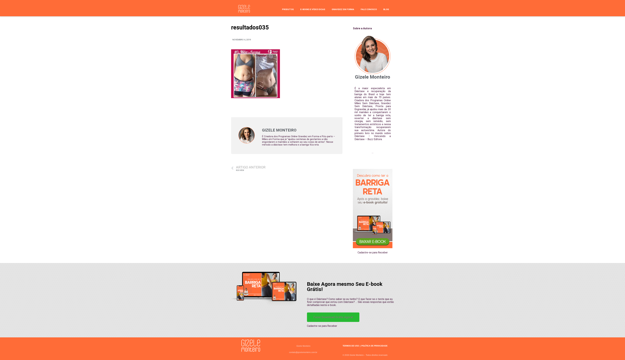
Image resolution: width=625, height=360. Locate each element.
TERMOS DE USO (351, 346)
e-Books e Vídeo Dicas (312, 9)
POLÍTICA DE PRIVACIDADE (374, 346)
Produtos (288, 9)
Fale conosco (369, 9)
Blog (386, 9)
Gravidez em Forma (343, 9)
